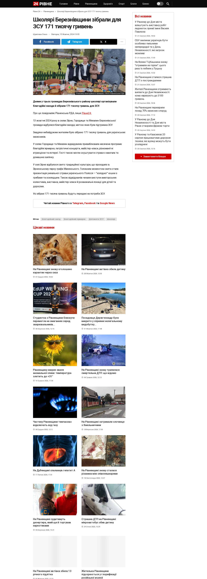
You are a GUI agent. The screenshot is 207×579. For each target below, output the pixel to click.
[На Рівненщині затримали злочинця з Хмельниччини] (103, 402)
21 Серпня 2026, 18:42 (146, 36)
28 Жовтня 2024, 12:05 (93, 274)
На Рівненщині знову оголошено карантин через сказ (52, 271)
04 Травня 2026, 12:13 (93, 377)
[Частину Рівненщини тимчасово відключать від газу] (55, 402)
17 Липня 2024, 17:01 (43, 475)
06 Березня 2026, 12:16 (44, 329)
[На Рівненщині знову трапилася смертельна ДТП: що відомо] (103, 350)
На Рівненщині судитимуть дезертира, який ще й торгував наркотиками (52, 522)
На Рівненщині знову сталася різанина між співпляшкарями (100, 472)
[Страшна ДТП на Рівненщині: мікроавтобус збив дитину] (103, 499)
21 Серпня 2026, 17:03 (146, 58)
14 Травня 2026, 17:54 (44, 381)
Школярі (111, 219)
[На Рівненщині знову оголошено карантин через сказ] (55, 249)
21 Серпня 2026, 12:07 (146, 85)
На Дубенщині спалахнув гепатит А (54, 470)
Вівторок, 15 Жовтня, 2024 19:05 (65, 34)
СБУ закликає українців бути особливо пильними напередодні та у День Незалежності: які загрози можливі (151, 47)
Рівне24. (86, 113)
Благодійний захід (51, 219)
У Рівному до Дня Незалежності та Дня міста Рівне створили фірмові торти (152, 122)
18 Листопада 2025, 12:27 (94, 478)
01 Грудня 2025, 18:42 (44, 277)
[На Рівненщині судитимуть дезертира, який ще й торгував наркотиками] (55, 499)
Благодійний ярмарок (74, 219)
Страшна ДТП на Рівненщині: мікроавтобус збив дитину (99, 521)
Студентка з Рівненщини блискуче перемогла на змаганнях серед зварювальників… (54, 321)
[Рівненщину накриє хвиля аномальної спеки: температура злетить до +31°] (55, 350)
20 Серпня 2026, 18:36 (146, 103)
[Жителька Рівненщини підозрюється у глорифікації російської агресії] (103, 551)
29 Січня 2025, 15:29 (92, 527)
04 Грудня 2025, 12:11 (44, 430)
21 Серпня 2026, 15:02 (146, 73)
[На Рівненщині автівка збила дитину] (103, 249)
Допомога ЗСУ (96, 219)
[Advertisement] (153, 187)
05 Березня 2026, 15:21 (44, 530)
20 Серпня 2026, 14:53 (146, 130)
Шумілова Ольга (40, 34)
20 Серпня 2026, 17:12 (146, 115)
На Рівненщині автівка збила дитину (103, 269)
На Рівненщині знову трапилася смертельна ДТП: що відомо (101, 371)
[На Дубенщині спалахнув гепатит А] (55, 451)
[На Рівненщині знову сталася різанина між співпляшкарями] (103, 451)
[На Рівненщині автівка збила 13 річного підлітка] (55, 551)
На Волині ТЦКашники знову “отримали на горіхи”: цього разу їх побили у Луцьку (151, 65)
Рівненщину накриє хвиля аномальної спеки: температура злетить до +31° (52, 373)
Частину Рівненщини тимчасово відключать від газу (52, 423)
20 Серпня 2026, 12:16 (146, 149)
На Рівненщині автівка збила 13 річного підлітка (52, 572)
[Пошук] (168, 4)
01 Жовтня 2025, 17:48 (93, 329)
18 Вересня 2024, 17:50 (93, 430)
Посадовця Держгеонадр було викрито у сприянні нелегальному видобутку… (102, 321)
